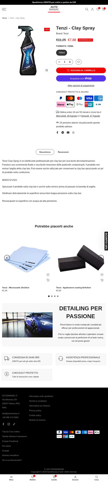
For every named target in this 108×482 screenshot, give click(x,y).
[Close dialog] (73, 214)
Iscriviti (54, 263)
